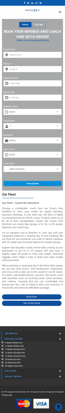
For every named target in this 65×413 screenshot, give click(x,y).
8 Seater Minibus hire (14, 343)
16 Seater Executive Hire (15, 356)
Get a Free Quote (31, 303)
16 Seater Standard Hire (15, 353)
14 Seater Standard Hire (15, 349)
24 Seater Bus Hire (13, 359)
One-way (39, 25)
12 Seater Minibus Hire (14, 346)
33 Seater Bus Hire (13, 363)
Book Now (32, 297)
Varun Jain (8, 395)
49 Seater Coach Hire (14, 366)
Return (25, 25)
